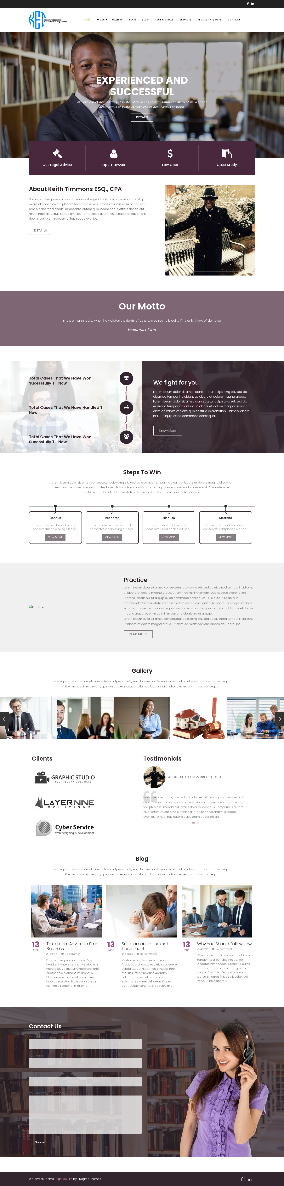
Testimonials (164, 19)
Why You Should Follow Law (224, 944)
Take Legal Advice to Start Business (72, 946)
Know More (167, 430)
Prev (4, 719)
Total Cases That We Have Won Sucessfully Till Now (60, 380)
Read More (138, 634)
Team (132, 19)
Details (144, 117)
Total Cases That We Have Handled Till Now (67, 410)
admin (53, 954)
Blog (145, 19)
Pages (100, 19)
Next (279, 719)
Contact (234, 19)
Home (86, 19)
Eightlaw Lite (64, 1179)
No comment (73, 954)
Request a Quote (209, 19)
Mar (35, 948)
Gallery (117, 19)
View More (55, 537)
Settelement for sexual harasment (145, 946)
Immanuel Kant (142, 329)
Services (185, 19)
